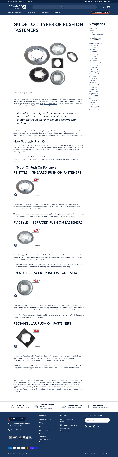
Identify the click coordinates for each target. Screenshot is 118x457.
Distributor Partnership (68, 425)
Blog (41, 423)
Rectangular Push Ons (21, 356)
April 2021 (92, 105)
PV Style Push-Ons (49, 255)
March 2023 (93, 69)
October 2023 (94, 65)
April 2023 (93, 67)
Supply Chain (94, 30)
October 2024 (94, 54)
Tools (91, 32)
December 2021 (95, 87)
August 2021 (93, 96)
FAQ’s (41, 426)
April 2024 (93, 58)
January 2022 (94, 85)
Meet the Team (45, 430)
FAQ (100, 1)
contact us (56, 389)
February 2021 (94, 107)
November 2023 (95, 63)
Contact (107, 1)
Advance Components (20, 454)
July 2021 (92, 98)
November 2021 (95, 89)
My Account (56, 12)
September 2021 (95, 94)
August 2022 (94, 76)
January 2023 (94, 74)
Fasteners (93, 28)
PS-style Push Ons (20, 204)
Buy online (46, 389)
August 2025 (94, 45)
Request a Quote (90, 1)
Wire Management (96, 34)
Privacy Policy (105, 454)
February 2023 (94, 72)
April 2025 (93, 52)
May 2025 (92, 50)
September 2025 (95, 43)
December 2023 (95, 61)
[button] (109, 7)
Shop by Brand (30, 12)
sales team (59, 384)
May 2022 (92, 80)
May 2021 (92, 102)
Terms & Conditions (91, 454)
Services (44, 12)
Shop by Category (14, 12)
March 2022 (93, 83)
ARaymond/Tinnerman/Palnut (63, 380)
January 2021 (94, 109)
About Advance (45, 419)
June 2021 (93, 100)
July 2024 (92, 56)
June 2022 (93, 78)
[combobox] (64, 7)
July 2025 (92, 47)
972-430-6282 (16, 430)
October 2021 (94, 91)
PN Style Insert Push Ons (22, 305)
